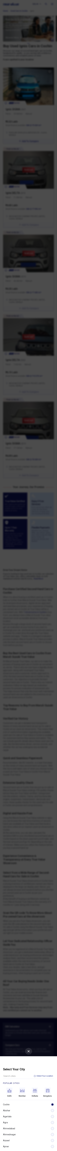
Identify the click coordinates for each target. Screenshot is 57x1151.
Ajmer (6, 1146)
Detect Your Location (45, 1076)
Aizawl (6, 1140)
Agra (5, 1122)
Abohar (6, 1110)
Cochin (6, 1104)
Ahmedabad (9, 1128)
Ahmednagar (9, 1134)
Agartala (7, 1116)
